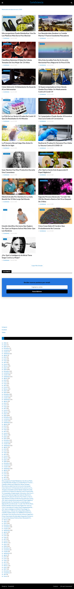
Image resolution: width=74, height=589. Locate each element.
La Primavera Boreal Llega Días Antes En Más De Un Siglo (17, 144)
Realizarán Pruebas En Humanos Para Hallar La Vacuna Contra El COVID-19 (55, 144)
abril (5, 362)
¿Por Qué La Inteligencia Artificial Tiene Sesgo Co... (16, 509)
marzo (5, 364)
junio (5, 359)
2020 (5, 461)
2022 (5, 415)
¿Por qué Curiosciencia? (66, 586)
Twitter (4, 332)
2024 (5, 369)
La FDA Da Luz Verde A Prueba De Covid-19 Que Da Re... (18, 491)
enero (5, 344)
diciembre (6, 348)
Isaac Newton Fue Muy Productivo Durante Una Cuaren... (18, 498)
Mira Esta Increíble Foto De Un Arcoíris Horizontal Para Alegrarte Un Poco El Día (54, 61)
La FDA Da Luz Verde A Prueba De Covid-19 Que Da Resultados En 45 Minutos (18, 117)
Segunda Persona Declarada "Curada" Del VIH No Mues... (18, 503)
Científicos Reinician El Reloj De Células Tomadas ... (16, 484)
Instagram (4, 327)
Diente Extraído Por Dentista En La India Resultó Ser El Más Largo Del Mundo (17, 198)
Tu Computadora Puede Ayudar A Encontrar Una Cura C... (18, 493)
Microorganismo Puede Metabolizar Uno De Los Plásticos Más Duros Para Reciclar (19, 34)
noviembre (7, 350)
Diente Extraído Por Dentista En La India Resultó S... (16, 502)
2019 (5, 523)
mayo (5, 360)
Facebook (4, 329)
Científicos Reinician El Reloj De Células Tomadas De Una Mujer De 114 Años (17, 61)
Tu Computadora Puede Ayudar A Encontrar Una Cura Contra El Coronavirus (55, 117)
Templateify (11, 586)
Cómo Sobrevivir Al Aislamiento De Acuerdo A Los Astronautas (19, 88)
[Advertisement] (13, 311)
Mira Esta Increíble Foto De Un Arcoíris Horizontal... (16, 486)
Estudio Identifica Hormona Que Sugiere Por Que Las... (17, 505)
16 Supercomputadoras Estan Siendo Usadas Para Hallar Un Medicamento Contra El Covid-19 (52, 89)
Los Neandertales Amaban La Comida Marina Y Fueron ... (17, 482)
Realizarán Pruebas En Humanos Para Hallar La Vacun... (17, 496)
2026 (5, 343)
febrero (6, 366)
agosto (5, 355)
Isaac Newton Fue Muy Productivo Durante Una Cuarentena (18, 171)
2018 (5, 546)
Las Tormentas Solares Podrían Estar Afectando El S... (16, 518)
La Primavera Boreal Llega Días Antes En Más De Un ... (17, 495)
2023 (5, 392)
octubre (6, 352)
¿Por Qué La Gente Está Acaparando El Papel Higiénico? (53, 171)
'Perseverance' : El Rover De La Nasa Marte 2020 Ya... (16, 511)
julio (5, 357)
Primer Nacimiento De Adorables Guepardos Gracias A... (17, 516)
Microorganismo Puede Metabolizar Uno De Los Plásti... (17, 481)
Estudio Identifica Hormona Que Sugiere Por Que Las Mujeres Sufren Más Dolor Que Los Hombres (18, 228)
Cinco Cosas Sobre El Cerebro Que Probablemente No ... (17, 507)
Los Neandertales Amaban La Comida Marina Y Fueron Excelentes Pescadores (53, 34)
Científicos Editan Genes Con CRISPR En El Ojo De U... (17, 512)
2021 (5, 438)
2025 (5, 346)
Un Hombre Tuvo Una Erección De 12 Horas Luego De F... (18, 514)
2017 (5, 569)
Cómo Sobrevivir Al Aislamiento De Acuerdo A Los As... (17, 488)
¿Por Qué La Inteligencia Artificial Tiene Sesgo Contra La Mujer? (17, 256)
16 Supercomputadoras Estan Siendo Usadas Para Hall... (17, 489)
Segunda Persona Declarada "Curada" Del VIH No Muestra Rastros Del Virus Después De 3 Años (54, 199)
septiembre (7, 353)
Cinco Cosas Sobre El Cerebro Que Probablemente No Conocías (51, 227)
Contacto (55, 586)
